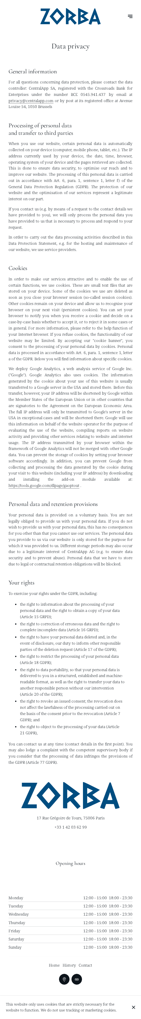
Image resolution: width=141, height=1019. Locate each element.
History (69, 965)
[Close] (133, 1007)
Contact (85, 965)
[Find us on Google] (64, 979)
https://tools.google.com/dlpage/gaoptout (44, 485)
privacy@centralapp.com (31, 100)
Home (54, 965)
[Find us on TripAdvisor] (76, 979)
